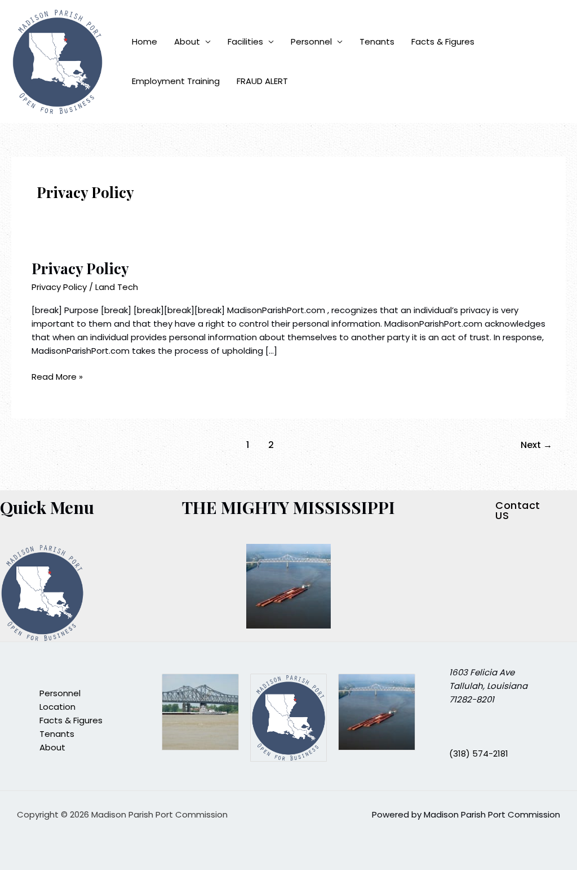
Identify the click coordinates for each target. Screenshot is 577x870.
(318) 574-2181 (478, 753)
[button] (525, 510)
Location (57, 707)
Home (144, 41)
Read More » (57, 376)
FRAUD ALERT (262, 81)
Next (536, 444)
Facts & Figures (442, 41)
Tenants (376, 41)
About (187, 41)
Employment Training (176, 81)
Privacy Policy (80, 268)
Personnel (311, 41)
